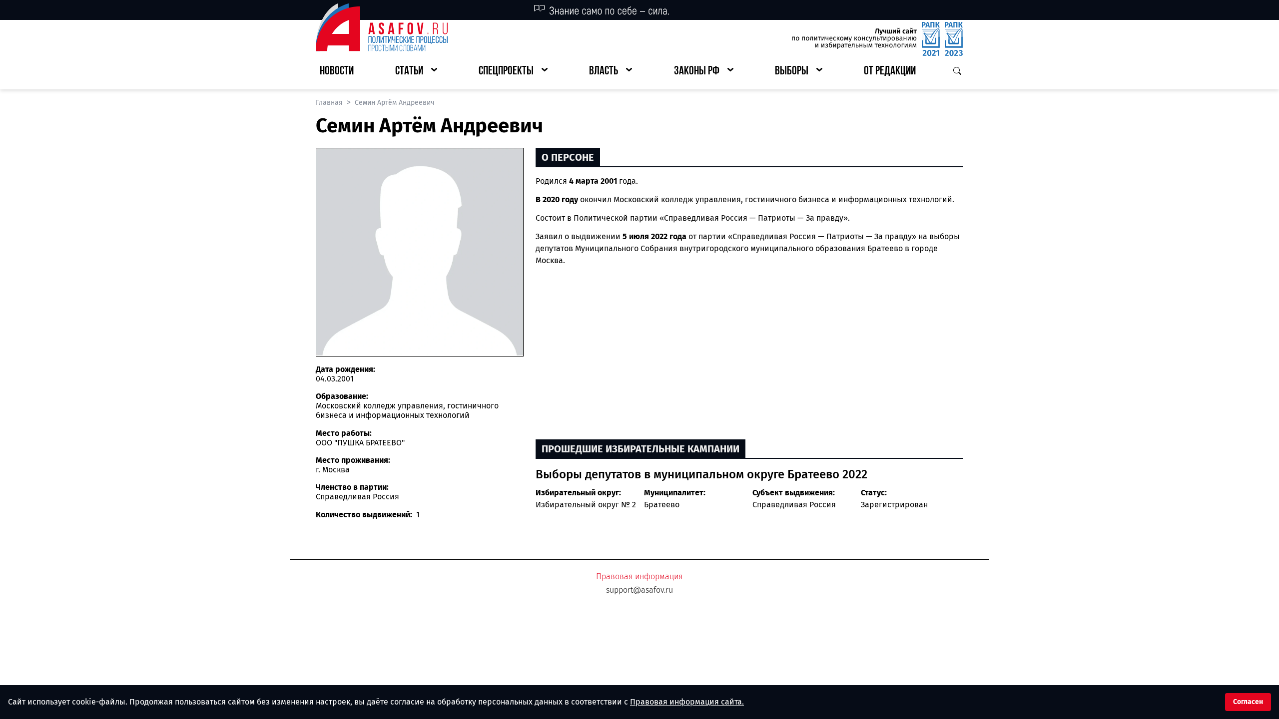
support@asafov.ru (639, 590)
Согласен (1248, 702)
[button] (416, 71)
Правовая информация (639, 576)
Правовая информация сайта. (687, 702)
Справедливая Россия (794, 504)
